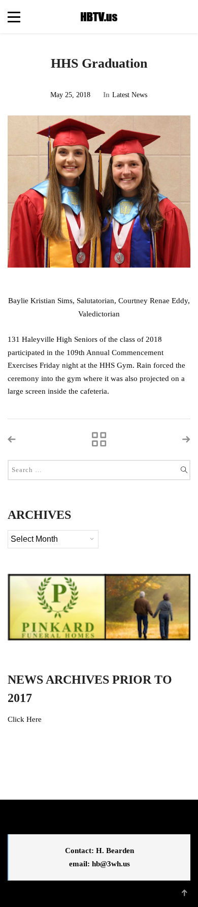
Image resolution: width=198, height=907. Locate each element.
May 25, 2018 (70, 95)
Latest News (129, 95)
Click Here (25, 719)
